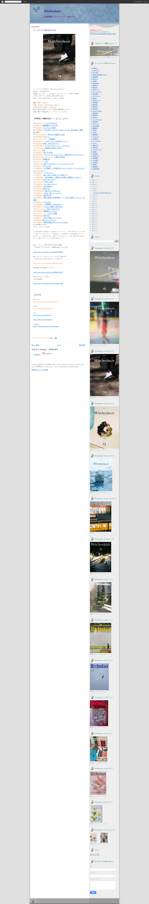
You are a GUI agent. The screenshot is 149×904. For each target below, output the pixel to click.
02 (94, 201)
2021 (93, 207)
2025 (93, 182)
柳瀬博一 (39, 197)
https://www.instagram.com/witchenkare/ (46, 326)
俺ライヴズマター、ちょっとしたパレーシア (59, 164)
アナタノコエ (46, 166)
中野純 (95, 130)
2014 (93, 222)
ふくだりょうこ (41, 213)
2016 (93, 218)
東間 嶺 (38, 220)
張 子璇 (40, 105)
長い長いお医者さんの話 (56, 134)
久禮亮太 (39, 207)
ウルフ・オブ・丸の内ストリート (56, 141)
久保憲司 (39, 222)
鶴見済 (95, 98)
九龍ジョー (40, 141)
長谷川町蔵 (40, 146)
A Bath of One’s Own (53, 209)
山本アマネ (96, 70)
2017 (93, 216)
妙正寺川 (47, 216)
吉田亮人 (39, 202)
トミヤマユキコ (41, 139)
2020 (93, 209)
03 (94, 199)
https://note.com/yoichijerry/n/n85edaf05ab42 (48, 263)
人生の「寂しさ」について (53, 193)
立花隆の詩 (46, 159)
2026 (93, 180)
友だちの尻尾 (48, 152)
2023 (93, 203)
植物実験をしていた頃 (50, 125)
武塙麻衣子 (40, 173)
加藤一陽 (39, 164)
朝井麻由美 (40, 191)
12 (94, 186)
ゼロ (46, 161)
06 (94, 190)
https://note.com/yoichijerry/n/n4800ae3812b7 (48, 272)
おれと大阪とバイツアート (53, 218)
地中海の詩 (47, 195)
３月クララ (40, 161)
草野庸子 (95, 166)
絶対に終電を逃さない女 (44, 157)
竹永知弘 (95, 109)
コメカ (38, 150)
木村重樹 (39, 130)
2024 (93, 184)
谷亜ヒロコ (40, 123)
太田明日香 (52, 107)
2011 (93, 228)
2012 (93, 226)
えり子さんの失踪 (50, 128)
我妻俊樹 (39, 137)
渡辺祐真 (95, 113)
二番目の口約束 (59, 157)
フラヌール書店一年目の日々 (53, 207)
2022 (93, 205)
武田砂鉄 (39, 155)
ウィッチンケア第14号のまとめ (44, 30)
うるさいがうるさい (49, 179)
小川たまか (40, 148)
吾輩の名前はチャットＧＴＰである (56, 222)
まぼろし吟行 (48, 182)
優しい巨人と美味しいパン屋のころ (56, 175)
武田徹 (95, 81)
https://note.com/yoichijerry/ (42, 315)
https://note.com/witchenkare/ (42, 319)
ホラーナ (47, 137)
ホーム (59, 345)
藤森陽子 (39, 186)
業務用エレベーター (50, 211)
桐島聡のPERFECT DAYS (53, 148)
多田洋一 (45, 103)
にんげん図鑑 (52, 213)
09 (94, 188)
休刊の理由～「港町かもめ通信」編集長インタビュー (63, 177)
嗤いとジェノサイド (49, 220)
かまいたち (49, 173)
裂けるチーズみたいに (52, 191)
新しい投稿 (35, 345)
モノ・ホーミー (97, 92)
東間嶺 (95, 164)
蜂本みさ (39, 218)
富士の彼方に (48, 186)
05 (94, 195)
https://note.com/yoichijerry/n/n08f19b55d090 (48, 252)
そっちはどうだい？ (50, 184)
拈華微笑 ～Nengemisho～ (53, 204)
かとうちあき (40, 209)
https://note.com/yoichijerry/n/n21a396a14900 (48, 283)
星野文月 (39, 152)
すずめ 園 (39, 182)
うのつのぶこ (96, 96)
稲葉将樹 (39, 168)
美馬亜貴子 (40, 204)
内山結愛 (39, 143)
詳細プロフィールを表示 (40, 370)
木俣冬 (95, 132)
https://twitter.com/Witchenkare (43, 308)
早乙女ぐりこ (96, 100)
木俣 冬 (38, 166)
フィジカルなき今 (51, 123)
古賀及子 (39, 128)
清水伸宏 (39, 211)
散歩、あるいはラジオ (51, 143)
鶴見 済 (38, 125)
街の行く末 (46, 188)
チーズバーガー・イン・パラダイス (57, 146)
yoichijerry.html (102, 33)
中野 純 (38, 179)
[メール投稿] (55, 338)
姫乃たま (95, 79)
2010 (93, 230)
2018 (93, 214)
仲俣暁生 (39, 184)
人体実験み (52, 139)
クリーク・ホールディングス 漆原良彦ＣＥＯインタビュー (64, 155)
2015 (93, 220)
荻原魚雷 (39, 216)
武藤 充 (38, 188)
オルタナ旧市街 (41, 134)
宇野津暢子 (40, 177)
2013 (93, 224)
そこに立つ (47, 202)
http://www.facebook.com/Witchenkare (45, 301)
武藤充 (95, 151)
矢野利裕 (95, 102)
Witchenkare (52, 11)
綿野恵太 (95, 104)
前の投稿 (82, 345)
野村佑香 (39, 195)
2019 (93, 211)
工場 (43, 150)
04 (94, 197)
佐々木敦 (95, 72)
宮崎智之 (39, 193)
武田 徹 (38, 159)
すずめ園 (95, 160)
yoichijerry (48, 353)
